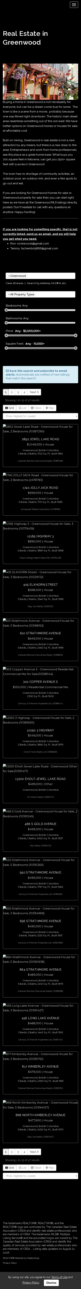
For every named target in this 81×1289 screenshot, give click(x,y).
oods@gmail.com (37, 243)
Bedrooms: (13, 305)
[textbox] (33, 276)
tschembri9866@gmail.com (39, 248)
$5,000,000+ (32, 331)
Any (18, 331)
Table (37, 407)
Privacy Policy (10, 1263)
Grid (11, 407)
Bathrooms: (14, 318)
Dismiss (51, 1282)
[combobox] (40, 276)
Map (51, 407)
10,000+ (39, 343)
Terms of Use (59, 1277)
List (23, 407)
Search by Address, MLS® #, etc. (47, 283)
